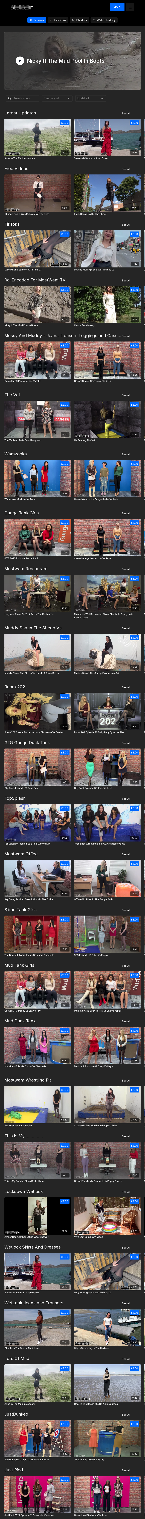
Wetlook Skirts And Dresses (32, 1247)
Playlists (81, 20)
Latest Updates (20, 112)
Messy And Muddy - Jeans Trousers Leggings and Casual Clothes (63, 335)
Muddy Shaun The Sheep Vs (33, 627)
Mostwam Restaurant (26, 568)
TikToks (11, 224)
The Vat (12, 394)
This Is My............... (23, 1135)
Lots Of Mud (16, 1358)
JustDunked (16, 1414)
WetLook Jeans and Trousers (33, 1302)
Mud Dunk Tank (20, 1020)
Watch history (106, 20)
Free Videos (16, 168)
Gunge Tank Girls (21, 512)
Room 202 (14, 686)
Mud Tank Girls (19, 965)
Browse (39, 20)
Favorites (60, 20)
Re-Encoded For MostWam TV (35, 280)
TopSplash (15, 798)
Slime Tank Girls (20, 909)
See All (126, 113)
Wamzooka (15, 453)
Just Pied (13, 1469)
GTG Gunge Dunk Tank (27, 742)
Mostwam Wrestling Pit (27, 1080)
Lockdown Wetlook (23, 1191)
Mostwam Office (21, 853)
